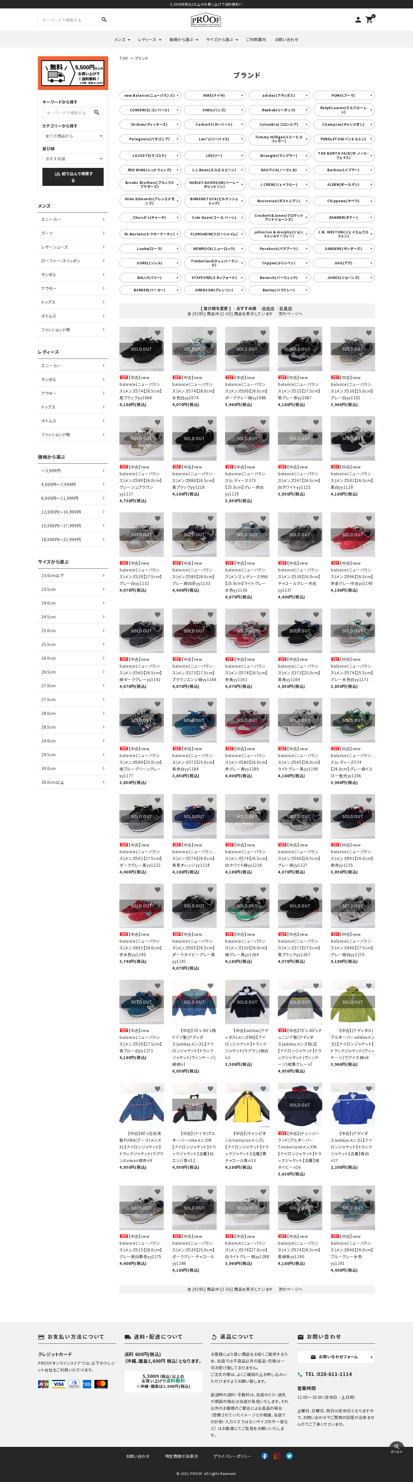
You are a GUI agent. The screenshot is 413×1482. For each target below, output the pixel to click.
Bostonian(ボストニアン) (279, 200)
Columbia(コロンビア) (279, 124)
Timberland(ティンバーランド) (214, 262)
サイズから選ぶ (219, 39)
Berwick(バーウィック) (279, 277)
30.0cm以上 (52, 782)
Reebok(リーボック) (279, 109)
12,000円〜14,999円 (61, 512)
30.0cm (48, 768)
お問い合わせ (287, 39)
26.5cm (48, 672)
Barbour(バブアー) (343, 169)
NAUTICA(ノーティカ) (279, 169)
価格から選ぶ (181, 39)
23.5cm (48, 589)
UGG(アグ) (344, 262)
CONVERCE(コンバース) (149, 109)
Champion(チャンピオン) (343, 124)
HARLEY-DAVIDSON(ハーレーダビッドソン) (214, 184)
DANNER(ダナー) (343, 217)
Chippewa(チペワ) (343, 200)
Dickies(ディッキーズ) (149, 124)
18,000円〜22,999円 (61, 539)
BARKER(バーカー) (149, 289)
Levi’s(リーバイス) (214, 138)
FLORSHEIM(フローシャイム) (214, 233)
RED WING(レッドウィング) (150, 169)
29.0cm (48, 741)
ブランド (142, 58)
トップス (48, 302)
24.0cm (48, 603)
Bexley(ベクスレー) (279, 289)
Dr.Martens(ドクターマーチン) (149, 233)
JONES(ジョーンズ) (343, 277)
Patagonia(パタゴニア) (149, 138)
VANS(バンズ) (214, 109)
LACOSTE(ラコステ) (149, 155)
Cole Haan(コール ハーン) (214, 217)
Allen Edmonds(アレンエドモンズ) (150, 200)
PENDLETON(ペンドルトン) (343, 138)
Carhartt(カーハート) (214, 124)
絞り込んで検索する (73, 177)
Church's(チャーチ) (149, 217)
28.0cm (48, 713)
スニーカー (51, 219)
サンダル (48, 274)
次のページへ (290, 313)
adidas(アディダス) (278, 95)
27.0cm (48, 685)
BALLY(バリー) (149, 277)
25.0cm (48, 630)
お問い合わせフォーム (334, 1357)
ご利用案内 (256, 39)
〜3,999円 (51, 470)
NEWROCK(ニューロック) (214, 248)
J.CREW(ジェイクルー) (279, 184)
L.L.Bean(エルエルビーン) (214, 169)
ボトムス (48, 316)
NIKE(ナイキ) (214, 95)
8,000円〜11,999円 (59, 498)
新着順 (286, 308)
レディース (147, 39)
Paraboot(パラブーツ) (279, 248)
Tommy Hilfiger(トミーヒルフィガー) (279, 138)
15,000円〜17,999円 (61, 525)
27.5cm (48, 699)
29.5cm (48, 754)
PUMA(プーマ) (343, 95)
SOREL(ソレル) (149, 262)
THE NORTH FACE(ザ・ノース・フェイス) (343, 155)
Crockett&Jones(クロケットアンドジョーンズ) (279, 217)
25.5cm (48, 644)
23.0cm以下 (52, 575)
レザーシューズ (54, 247)
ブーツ (47, 233)
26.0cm (48, 658)
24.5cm (48, 617)
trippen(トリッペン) (279, 262)
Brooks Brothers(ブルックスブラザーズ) (149, 184)
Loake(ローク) (149, 248)
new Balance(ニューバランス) (149, 95)
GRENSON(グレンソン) (214, 289)
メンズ (119, 39)
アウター (49, 288)
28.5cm (48, 727)
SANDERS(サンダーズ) (343, 248)
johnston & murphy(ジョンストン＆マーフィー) (279, 233)
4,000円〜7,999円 (58, 484)
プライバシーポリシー (232, 1456)
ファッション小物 (55, 329)
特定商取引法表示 (181, 1456)
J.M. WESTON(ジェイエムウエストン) (343, 233)
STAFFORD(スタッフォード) (214, 277)
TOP (123, 58)
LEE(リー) (214, 155)
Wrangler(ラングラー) (279, 155)
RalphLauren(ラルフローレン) (343, 109)
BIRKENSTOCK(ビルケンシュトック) (214, 200)
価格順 (268, 308)
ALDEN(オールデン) (343, 184)
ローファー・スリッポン (60, 260)
